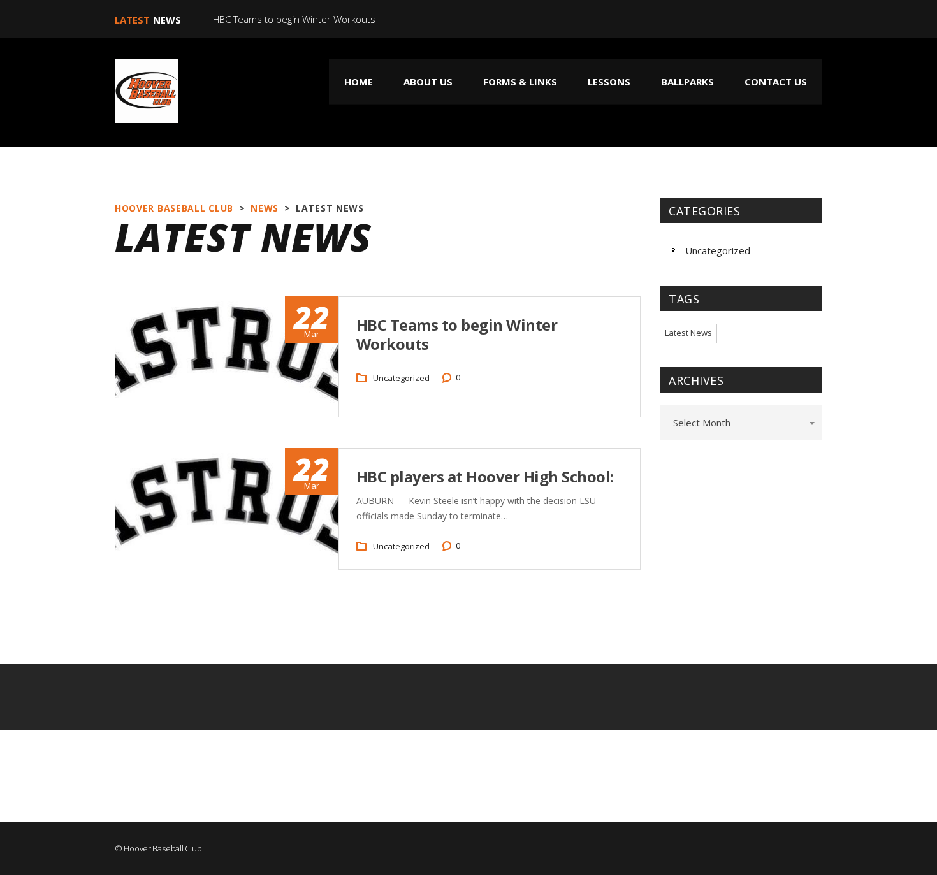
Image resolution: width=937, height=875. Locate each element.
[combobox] (741, 422)
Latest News (688, 332)
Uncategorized (401, 378)
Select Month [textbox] (701, 422)
